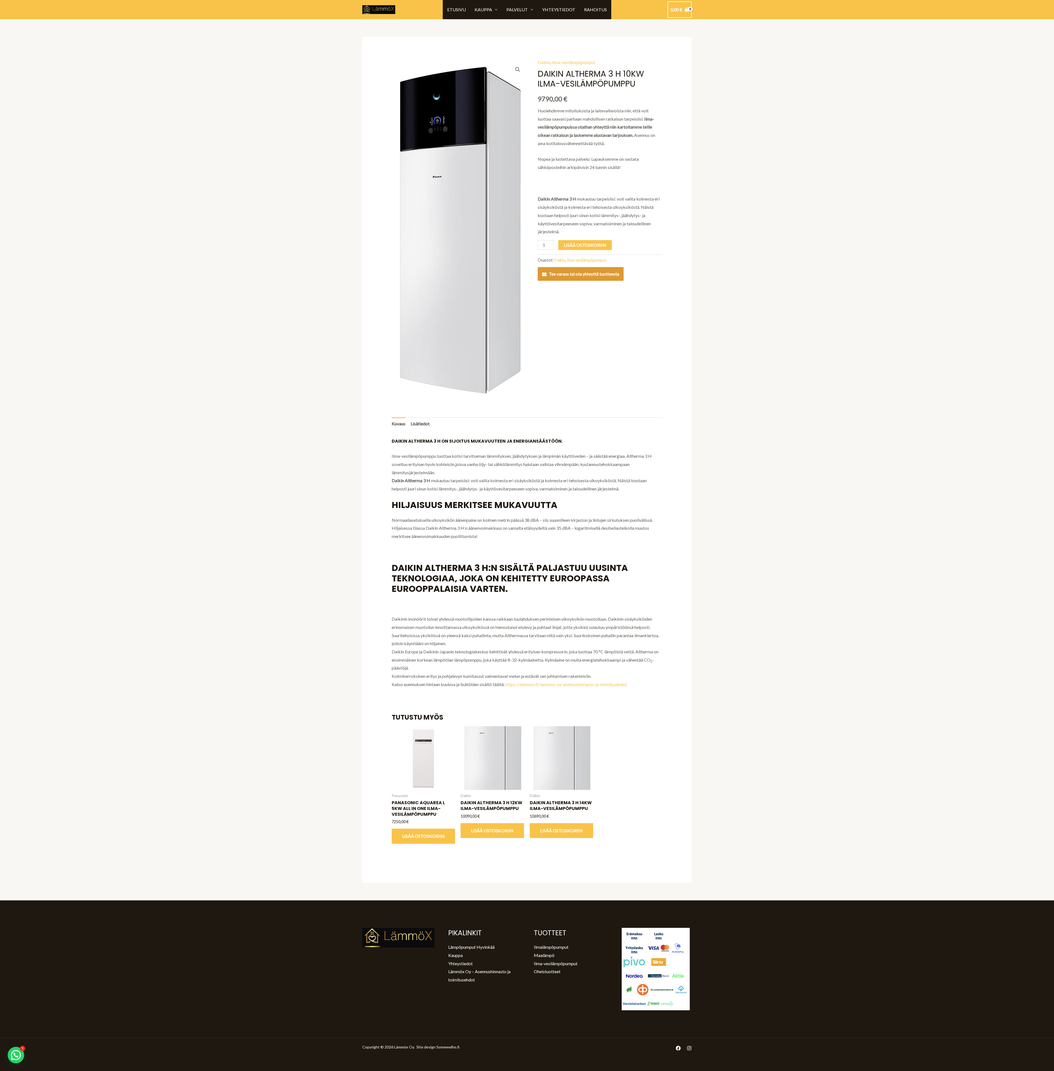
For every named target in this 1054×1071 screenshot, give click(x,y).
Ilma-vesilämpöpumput (573, 62)
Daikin (544, 62)
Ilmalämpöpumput (551, 947)
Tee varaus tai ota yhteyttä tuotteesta (584, 273)
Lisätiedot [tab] (420, 423)
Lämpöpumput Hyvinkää (471, 947)
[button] (518, 69)
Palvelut (517, 9)
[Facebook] (678, 1048)
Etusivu (456, 9)
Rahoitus (595, 9)
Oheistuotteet (547, 971)
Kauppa (483, 9)
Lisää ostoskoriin (585, 245)
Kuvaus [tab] (398, 423)
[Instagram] (689, 1048)
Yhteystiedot (558, 9)
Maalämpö (544, 955)
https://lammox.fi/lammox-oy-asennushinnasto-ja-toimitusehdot (566, 684)
